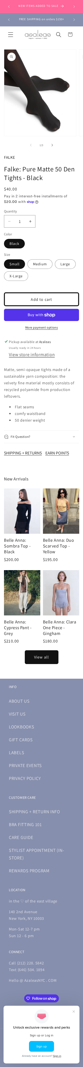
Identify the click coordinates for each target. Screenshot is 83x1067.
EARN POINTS (57, 453)
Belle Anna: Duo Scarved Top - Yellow (58, 546)
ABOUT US (19, 701)
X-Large (16, 276)
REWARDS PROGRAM (29, 871)
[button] (11, 34)
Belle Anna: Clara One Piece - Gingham (59, 627)
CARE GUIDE (21, 837)
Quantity (10, 211)
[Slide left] (31, 145)
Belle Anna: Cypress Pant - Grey (17, 627)
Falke (9, 157)
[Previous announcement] (9, 6)
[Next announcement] (74, 6)
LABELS (16, 753)
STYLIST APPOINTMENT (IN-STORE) (36, 854)
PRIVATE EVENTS (25, 765)
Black (14, 243)
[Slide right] (52, 145)
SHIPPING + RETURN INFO (34, 812)
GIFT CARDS (21, 740)
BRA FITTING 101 (25, 824)
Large (65, 264)
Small (14, 264)
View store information (32, 354)
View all (41, 657)
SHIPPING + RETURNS (23, 453)
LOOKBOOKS (21, 727)
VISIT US (17, 714)
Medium (40, 264)
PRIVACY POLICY (25, 778)
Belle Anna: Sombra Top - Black (17, 546)
